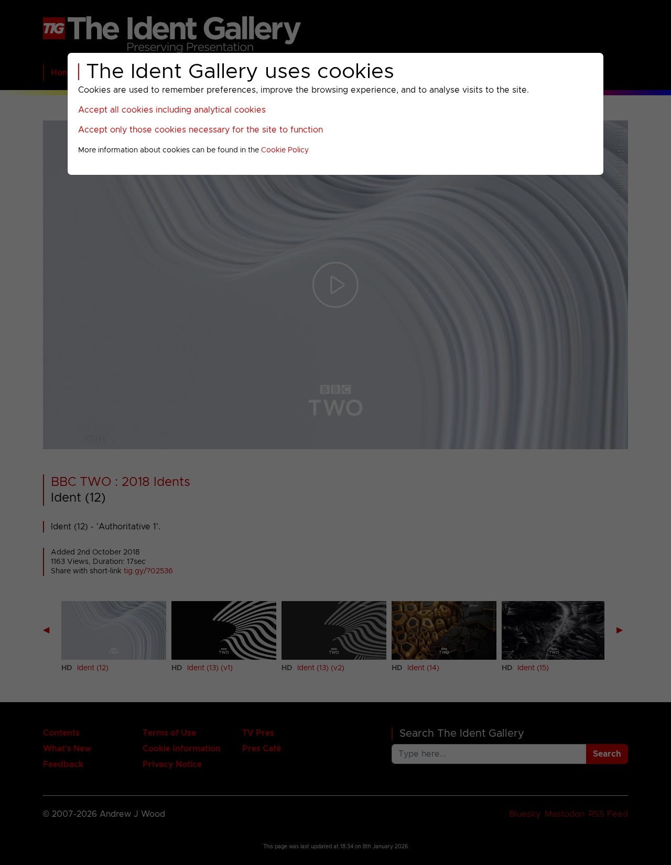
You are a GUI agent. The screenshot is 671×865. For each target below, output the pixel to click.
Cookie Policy (285, 150)
